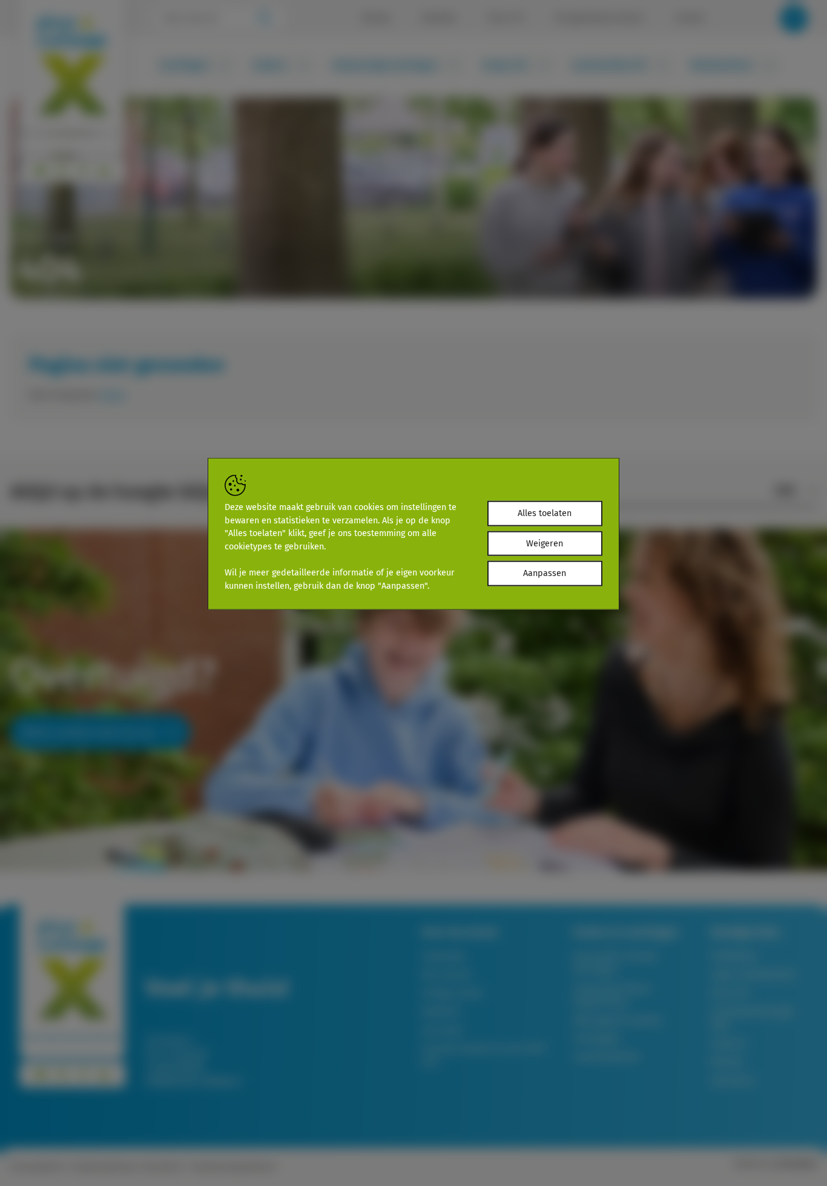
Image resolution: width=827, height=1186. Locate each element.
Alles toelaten (545, 513)
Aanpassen (544, 573)
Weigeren (544, 543)
